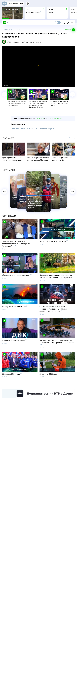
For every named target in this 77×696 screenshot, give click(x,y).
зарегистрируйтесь (54, 118)
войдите (40, 118)
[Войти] (68, 23)
